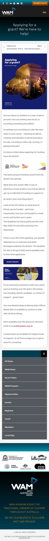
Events (8, 402)
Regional (9, 410)
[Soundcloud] (10, 3)
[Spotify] (14, 3)
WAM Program (11, 385)
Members (9, 427)
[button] (44, 12)
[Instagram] (7, 3)
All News (9, 361)
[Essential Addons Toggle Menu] (44, 353)
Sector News (10, 377)
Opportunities (11, 394)
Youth (7, 418)
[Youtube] (18, 3)
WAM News (10, 369)
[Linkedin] (21, 3)
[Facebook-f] (3, 3)
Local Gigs (9, 435)
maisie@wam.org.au (23, 326)
